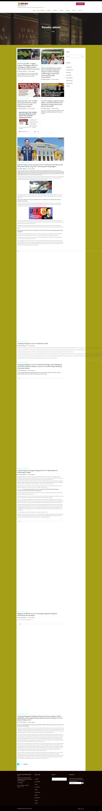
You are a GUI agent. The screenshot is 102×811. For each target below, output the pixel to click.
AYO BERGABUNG (80, 3)
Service (36, 784)
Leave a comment (31, 71)
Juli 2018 (68, 85)
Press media (37, 797)
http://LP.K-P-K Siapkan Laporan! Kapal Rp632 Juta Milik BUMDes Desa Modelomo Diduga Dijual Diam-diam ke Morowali (52, 112)
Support (36, 795)
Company (36, 779)
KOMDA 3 (55, 10)
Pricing (36, 789)
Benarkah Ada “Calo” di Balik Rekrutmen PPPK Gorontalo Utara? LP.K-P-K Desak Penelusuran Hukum (27, 103)
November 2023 (69, 77)
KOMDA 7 (80, 10)
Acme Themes (35, 808)
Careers (36, 800)
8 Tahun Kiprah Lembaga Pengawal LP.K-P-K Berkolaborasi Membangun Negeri (37, 471)
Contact (36, 803)
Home (34, 10)
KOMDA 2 (49, 10)
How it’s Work (37, 781)
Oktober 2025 (69, 67)
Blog (38, 10)
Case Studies (37, 787)
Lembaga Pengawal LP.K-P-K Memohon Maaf (32, 343)
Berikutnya (26, 764)
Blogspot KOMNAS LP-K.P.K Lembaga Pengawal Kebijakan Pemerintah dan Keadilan (37, 614)
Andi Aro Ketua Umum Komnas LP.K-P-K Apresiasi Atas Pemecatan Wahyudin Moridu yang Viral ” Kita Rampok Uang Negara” (40, 166)
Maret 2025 (68, 72)
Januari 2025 (68, 75)
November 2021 (69, 83)
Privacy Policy (37, 792)
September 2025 (69, 69)
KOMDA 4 (61, 10)
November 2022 (69, 80)
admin (25, 71)
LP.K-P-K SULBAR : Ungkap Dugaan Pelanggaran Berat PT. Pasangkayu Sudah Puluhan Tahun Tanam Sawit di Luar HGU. (28, 66)
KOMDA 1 (43, 10)
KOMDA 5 (68, 10)
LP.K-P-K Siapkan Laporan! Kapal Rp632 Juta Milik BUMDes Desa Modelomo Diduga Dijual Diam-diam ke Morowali (52, 103)
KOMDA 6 (74, 10)
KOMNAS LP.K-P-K (21, 5)
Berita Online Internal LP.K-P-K (23, 61)
